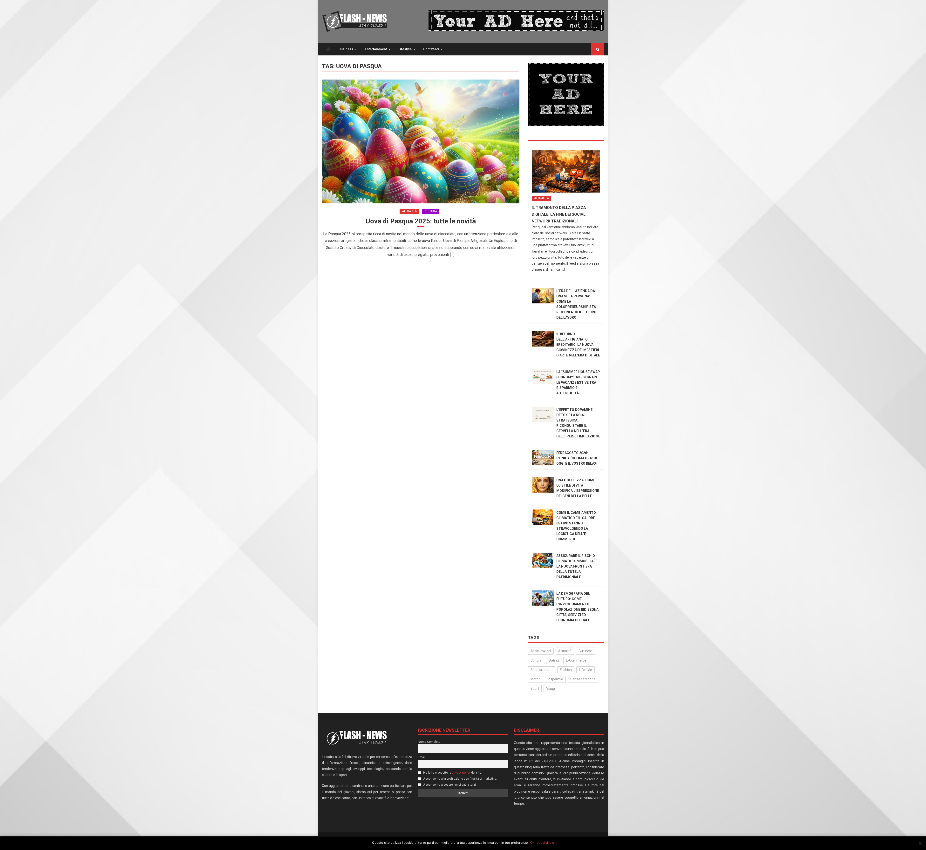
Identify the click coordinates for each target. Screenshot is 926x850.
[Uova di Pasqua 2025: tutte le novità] (420, 141)
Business (346, 49)
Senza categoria (582, 679)
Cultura (431, 211)
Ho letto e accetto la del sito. (452, 772)
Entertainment (376, 49)
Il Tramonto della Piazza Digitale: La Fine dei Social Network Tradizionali (559, 214)
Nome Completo (429, 741)
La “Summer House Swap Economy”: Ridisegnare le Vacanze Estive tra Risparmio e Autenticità (578, 382)
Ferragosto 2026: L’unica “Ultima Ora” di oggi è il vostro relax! (576, 458)
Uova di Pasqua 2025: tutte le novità (421, 221)
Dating (554, 660)
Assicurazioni (541, 651)
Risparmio (555, 679)
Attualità (409, 211)
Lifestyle (405, 49)
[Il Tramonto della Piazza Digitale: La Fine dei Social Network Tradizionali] (566, 171)
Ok (532, 842)
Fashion (566, 670)
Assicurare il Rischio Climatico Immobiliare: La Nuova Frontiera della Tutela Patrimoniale (577, 566)
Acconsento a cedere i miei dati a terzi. (449, 784)
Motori (535, 679)
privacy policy (461, 772)
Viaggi (551, 688)
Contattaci (431, 49)
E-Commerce (576, 660)
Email (421, 757)
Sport (535, 688)
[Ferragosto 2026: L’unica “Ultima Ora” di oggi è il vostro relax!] (543, 457)
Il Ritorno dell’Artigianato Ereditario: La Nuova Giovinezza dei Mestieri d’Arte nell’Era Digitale (578, 344)
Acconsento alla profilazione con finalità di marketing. (459, 778)
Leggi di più (545, 842)
